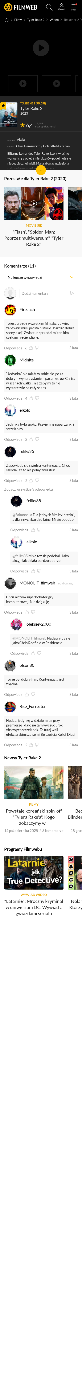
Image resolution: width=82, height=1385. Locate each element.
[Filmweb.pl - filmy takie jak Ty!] (20, 7)
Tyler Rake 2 (36, 20)
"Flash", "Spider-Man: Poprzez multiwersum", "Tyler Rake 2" (33, 238)
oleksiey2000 (38, 624)
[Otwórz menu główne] (74, 7)
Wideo (54, 20)
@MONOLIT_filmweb (29, 638)
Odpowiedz (13, 348)
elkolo (25, 410)
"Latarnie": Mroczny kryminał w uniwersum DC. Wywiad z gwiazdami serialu (33, 907)
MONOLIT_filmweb (37, 582)
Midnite (27, 359)
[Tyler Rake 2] (8, 114)
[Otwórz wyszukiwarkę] (49, 7)
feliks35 (27, 451)
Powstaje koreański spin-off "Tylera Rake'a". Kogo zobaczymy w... (34, 817)
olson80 (27, 665)
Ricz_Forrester (33, 706)
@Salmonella (22, 515)
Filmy (18, 20)
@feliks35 (20, 556)
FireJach (27, 309)
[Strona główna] (6, 20)
